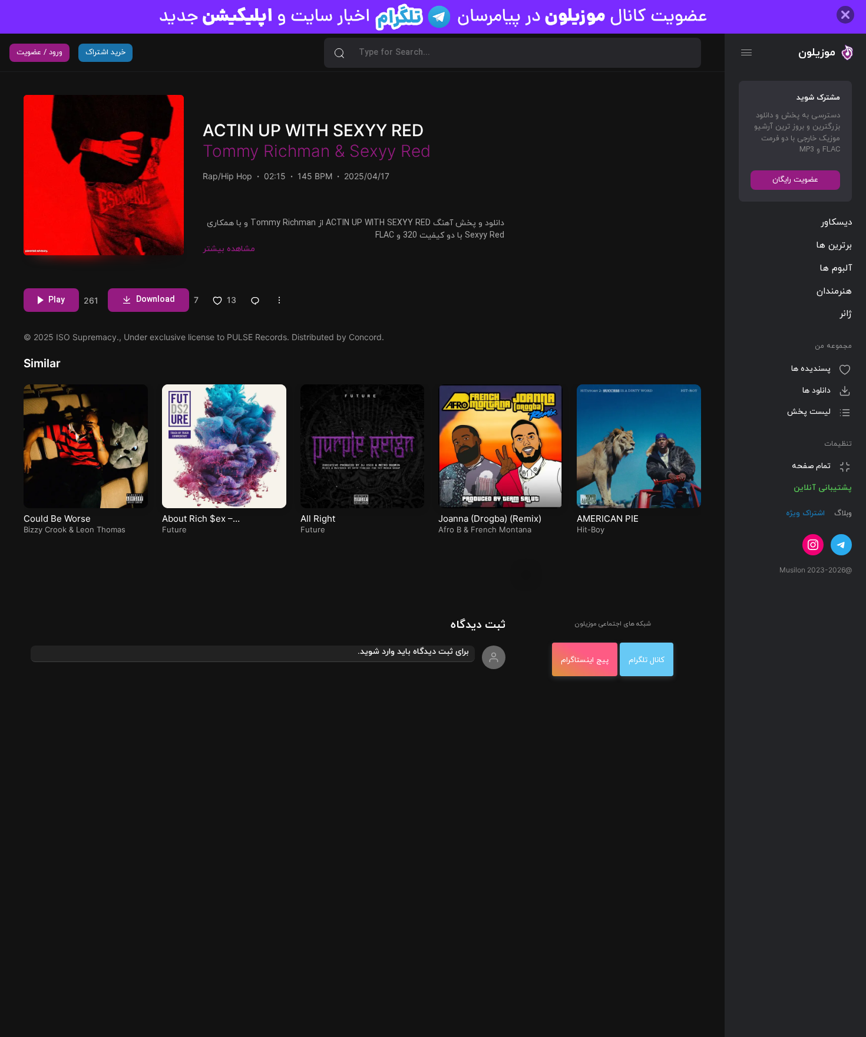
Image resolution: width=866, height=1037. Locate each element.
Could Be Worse (57, 518)
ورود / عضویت (39, 52)
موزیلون (816, 52)
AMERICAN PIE (608, 518)
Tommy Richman (266, 151)
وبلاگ (842, 514)
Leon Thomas (100, 529)
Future (174, 529)
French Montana (501, 529)
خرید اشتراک (105, 52)
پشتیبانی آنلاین (823, 487)
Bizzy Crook (45, 529)
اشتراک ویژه (805, 514)
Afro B (449, 529)
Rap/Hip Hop (227, 176)
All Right (317, 518)
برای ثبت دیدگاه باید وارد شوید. (413, 651)
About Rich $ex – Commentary (197, 524)
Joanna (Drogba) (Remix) (489, 518)
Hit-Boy (590, 529)
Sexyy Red (390, 151)
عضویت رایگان (795, 180)
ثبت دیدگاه (478, 625)
